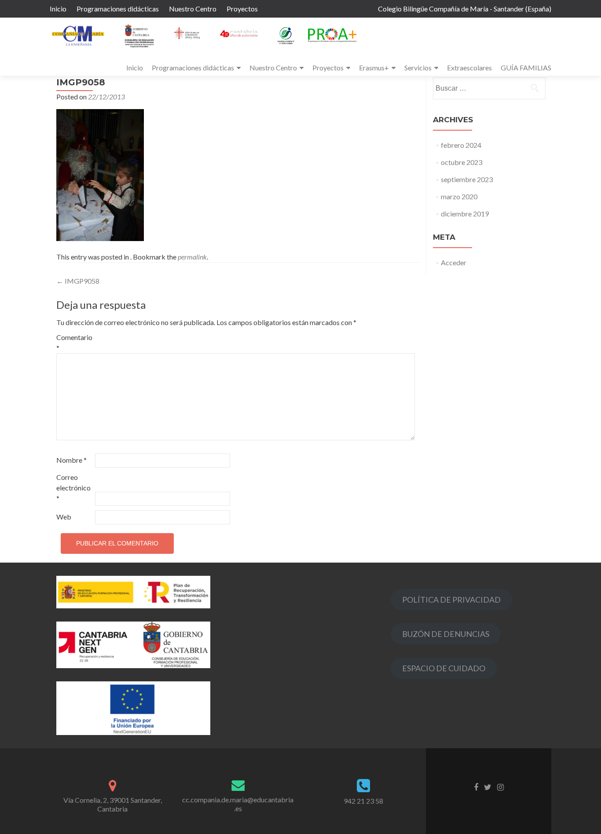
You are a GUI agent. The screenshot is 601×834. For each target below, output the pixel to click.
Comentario (74, 342)
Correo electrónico (73, 487)
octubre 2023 (461, 162)
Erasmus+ (374, 67)
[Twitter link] (487, 786)
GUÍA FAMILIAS (526, 67)
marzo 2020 (459, 196)
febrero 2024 (461, 145)
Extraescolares (469, 67)
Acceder (453, 262)
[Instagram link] (500, 786)
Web (63, 516)
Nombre (71, 460)
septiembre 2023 (467, 179)
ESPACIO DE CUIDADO (443, 668)
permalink (192, 256)
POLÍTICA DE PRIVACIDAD (451, 599)
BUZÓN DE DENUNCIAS (445, 634)
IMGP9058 (77, 281)
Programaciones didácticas (118, 8)
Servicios (418, 67)
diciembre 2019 (465, 213)
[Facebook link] (476, 786)
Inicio (58, 8)
